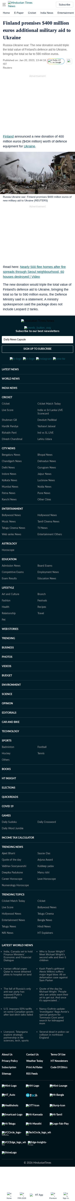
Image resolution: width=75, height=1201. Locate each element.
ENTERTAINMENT (12, 527)
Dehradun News (47, 479)
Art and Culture (10, 612)
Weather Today (34, 1079)
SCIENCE (7, 712)
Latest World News (17, 963)
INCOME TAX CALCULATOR (18, 855)
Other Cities (44, 517)
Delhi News (8, 485)
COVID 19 (7, 824)
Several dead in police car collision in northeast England (54, 1052)
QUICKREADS (10, 815)
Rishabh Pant (9, 450)
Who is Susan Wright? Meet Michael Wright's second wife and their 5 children (52, 974)
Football (42, 765)
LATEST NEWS (10, 387)
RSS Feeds (32, 1091)
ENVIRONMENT (11, 703)
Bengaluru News (11, 473)
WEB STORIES (10, 647)
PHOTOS (7, 675)
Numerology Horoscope (15, 903)
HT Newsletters (59, 1079)
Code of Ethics (59, 1085)
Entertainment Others (50, 552)
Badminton (8, 765)
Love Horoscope (47, 897)
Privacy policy (10, 1079)
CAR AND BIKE (10, 740)
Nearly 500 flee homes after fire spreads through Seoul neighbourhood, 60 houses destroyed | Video (34, 272)
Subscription (9, 1085)
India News (46, 12)
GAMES (6, 833)
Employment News (48, 590)
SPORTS (6, 758)
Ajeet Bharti (8, 871)
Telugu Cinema (46, 931)
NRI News (7, 951)
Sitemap (6, 1091)
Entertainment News (13, 938)
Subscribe (64, 4)
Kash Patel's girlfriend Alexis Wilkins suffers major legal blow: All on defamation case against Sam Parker (53, 992)
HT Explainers (45, 951)
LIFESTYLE (8, 606)
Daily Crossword (47, 840)
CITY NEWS (8, 466)
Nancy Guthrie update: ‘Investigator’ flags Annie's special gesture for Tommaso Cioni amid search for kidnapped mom (54, 1034)
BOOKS (6, 787)
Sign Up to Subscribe (37, 363)
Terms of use (58, 1072)
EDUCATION (9, 577)
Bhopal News (45, 473)
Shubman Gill (9, 438)
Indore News (9, 492)
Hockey (6, 771)
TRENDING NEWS (12, 865)
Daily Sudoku (9, 840)
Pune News (44, 511)
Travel (41, 631)
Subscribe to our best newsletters (37, 345)
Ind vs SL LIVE (46, 450)
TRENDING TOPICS (13, 912)
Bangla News (45, 938)
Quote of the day (11, 877)
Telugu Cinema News (13, 546)
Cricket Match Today (49, 421)
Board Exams (45, 583)
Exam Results (9, 596)
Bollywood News (11, 533)
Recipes (42, 625)
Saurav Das (44, 871)
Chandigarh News (12, 479)
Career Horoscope (12, 897)
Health (5, 625)
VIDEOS (6, 684)
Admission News (11, 583)
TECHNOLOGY (10, 749)
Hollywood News (47, 533)
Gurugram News (47, 485)
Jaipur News (44, 492)
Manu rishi (43, 890)
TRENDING (8, 656)
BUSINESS (8, 665)
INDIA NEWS (9, 406)
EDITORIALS (9, 730)
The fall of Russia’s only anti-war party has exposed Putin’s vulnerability (17, 1011)
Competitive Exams (13, 590)
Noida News (44, 504)
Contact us (32, 1072)
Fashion (6, 618)
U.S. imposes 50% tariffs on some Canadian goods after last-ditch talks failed (18, 1029)
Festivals (42, 618)
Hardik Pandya (10, 444)
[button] (4, 4)
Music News (9, 539)
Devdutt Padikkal (47, 438)
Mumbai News (10, 504)
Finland (8, 136)
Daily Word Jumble (12, 846)
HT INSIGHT (9, 796)
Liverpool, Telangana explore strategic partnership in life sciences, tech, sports (16, 1054)
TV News (43, 546)
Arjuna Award (45, 877)
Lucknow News (46, 498)
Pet (3, 637)
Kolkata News (9, 498)
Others (5, 778)
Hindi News (44, 944)
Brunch (42, 612)
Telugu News (9, 944)
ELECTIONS (8, 805)
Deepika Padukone (12, 890)
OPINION (7, 721)
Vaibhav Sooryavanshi (14, 884)
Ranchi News (9, 517)
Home (6, 12)
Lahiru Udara (45, 457)
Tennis (41, 771)
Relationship (9, 631)
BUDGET (7, 693)
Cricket (32, 12)
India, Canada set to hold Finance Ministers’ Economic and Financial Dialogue (18, 974)
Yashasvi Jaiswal (46, 444)
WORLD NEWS (11, 396)
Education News (47, 596)
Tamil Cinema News (48, 539)
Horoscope (8, 568)
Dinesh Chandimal (12, 457)
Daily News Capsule (15, 354)
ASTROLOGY (9, 561)
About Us (7, 1072)
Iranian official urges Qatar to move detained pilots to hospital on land (17, 989)
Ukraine (29, 146)
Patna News (8, 511)
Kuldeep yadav (46, 884)
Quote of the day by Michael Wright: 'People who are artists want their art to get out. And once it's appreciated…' (53, 1012)
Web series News (11, 552)
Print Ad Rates (34, 1085)
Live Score (7, 428)
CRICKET (7, 415)
